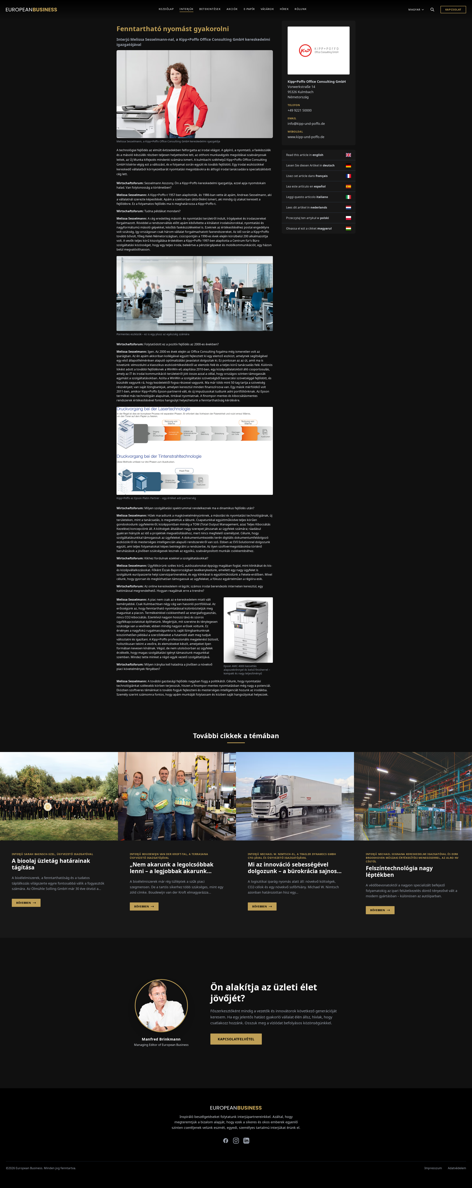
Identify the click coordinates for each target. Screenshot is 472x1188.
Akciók (232, 9)
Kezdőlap (166, 9)
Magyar (414, 9)
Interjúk (186, 9)
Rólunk (301, 9)
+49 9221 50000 (300, 110)
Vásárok (267, 9)
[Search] (432, 9)
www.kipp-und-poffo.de (306, 137)
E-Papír (249, 9)
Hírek (284, 9)
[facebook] (226, 1141)
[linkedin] (246, 1141)
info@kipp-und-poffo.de (306, 123)
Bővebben (23, 902)
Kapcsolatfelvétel (236, 1039)
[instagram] (236, 1141)
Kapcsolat (453, 9)
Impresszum (433, 1168)
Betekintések (210, 9)
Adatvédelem (457, 1168)
